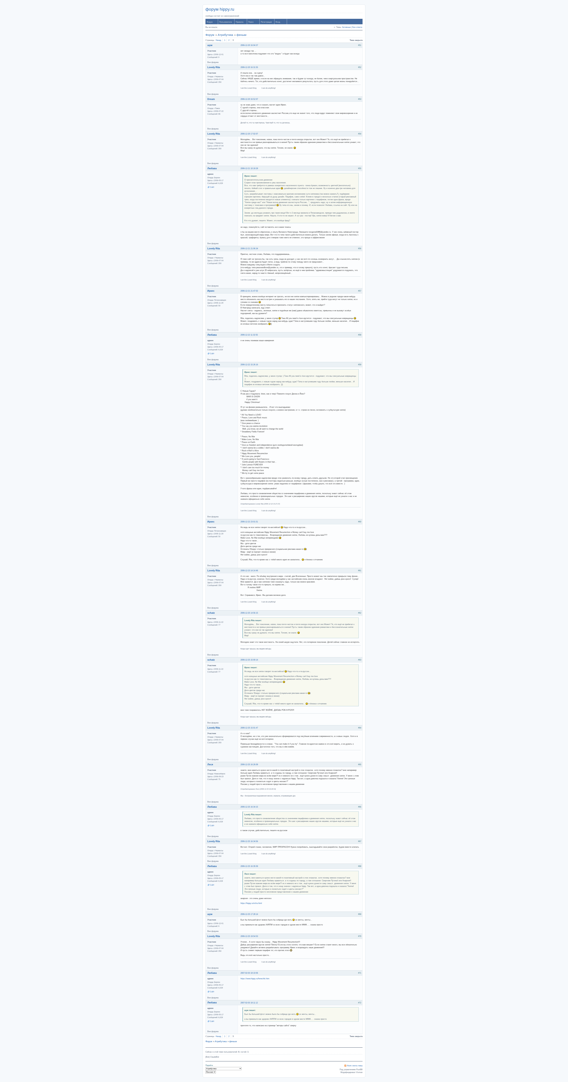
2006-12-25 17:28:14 (249, 914)
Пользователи (225, 22)
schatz (211, 613)
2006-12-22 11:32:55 (249, 335)
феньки (241, 34)
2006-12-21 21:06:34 (249, 248)
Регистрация (266, 22)
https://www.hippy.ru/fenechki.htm (255, 978)
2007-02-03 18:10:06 (249, 973)
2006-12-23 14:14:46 (249, 570)
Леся (210, 764)
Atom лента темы (355, 1066)
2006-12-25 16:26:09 (249, 764)
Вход (278, 22)
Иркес (210, 291)
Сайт (212, 187)
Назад (218, 40)
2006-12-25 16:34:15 (249, 807)
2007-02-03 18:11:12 (249, 1003)
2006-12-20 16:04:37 (249, 45)
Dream (211, 99)
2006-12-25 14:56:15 (249, 613)
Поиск (251, 22)
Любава (212, 168)
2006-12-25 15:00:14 (249, 660)
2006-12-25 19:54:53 (249, 936)
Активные (346, 27)
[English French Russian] (210, 1072)
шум (209, 45)
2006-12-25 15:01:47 (249, 728)
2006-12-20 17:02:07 (249, 134)
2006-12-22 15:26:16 (249, 364)
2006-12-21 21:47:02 (249, 291)
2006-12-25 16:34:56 (249, 841)
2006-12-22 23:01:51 (249, 522)
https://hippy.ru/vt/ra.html (251, 903)
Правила (239, 22)
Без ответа (357, 27)
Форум (210, 22)
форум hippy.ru (219, 9)
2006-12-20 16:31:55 (249, 67)
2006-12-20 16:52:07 (249, 99)
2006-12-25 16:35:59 (249, 866)
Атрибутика (225, 34)
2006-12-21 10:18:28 (249, 168)
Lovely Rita (213, 67)
